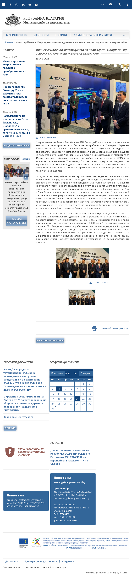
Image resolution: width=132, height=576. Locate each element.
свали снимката (47, 137)
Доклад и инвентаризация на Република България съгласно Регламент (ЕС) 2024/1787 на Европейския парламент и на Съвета (70, 457)
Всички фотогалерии (16, 221)
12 (65, 393)
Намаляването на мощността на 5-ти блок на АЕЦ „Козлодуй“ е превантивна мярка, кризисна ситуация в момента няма (16, 126)
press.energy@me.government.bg (24, 499)
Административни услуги (93, 35)
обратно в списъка (50, 340)
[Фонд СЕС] (24, 451)
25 (59, 403)
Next (25, 177)
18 (59, 398)
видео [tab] (26, 158)
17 (53, 398)
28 (77, 403)
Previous (7, 177)
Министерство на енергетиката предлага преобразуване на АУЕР (14, 68)
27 (71, 403)
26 (65, 403)
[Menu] (124, 35)
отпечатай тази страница (113, 328)
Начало (9, 42)
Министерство (16, 35)
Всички (10, 428)
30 (90, 403)
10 (53, 393)
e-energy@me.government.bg (69, 482)
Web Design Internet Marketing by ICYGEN (106, 572)
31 (53, 408)
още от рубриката (16, 145)
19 (65, 398)
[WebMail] (110, 4)
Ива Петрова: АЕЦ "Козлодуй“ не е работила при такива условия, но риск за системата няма (15, 95)
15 (83, 393)
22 (83, 398)
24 (53, 403)
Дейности (41, 35)
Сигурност (68, 561)
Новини (61, 35)
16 (90, 393)
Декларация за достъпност (41, 561)
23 (90, 398)
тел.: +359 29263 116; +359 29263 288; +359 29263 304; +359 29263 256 (26, 504)
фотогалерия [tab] (11, 158)
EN (102, 4)
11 (59, 393)
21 (77, 398)
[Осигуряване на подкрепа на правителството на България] (73, 543)
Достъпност (12, 561)
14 (77, 393)
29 (83, 403)
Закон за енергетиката (18, 417)
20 (71, 398)
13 (71, 393)
